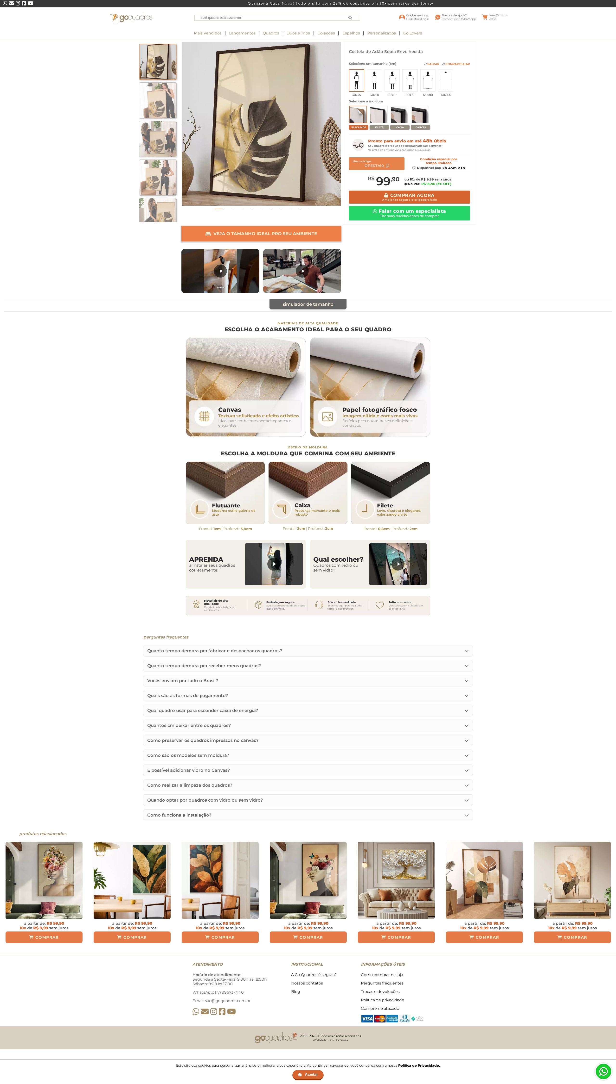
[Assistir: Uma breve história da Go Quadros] (302, 271)
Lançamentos (242, 33)
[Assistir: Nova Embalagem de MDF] (220, 271)
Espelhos (351, 33)
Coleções (326, 33)
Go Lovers (412, 33)
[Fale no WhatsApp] (603, 1071)
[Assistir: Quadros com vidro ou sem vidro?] (398, 564)
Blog (295, 991)
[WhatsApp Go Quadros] (195, 1011)
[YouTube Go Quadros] (231, 1011)
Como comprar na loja (382, 974)
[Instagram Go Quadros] (213, 1011)
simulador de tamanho (308, 304)
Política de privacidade (382, 1000)
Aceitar (311, 1074)
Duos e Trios (298, 33)
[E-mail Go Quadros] (205, 1011)
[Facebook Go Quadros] (222, 1011)
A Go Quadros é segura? (314, 974)
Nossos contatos (307, 983)
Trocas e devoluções (380, 991)
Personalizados (381, 33)
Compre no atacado (380, 1008)
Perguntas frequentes (382, 983)
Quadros (271, 33)
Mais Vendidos (208, 33)
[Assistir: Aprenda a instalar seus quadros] (274, 564)
